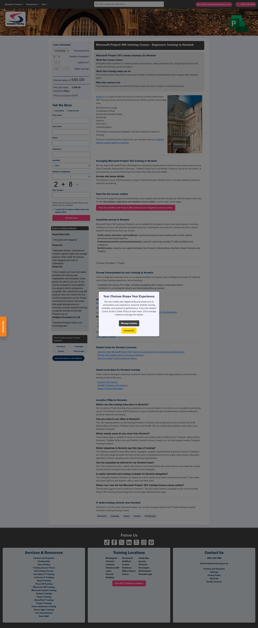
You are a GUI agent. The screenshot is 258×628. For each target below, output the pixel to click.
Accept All (129, 330)
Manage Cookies (129, 323)
